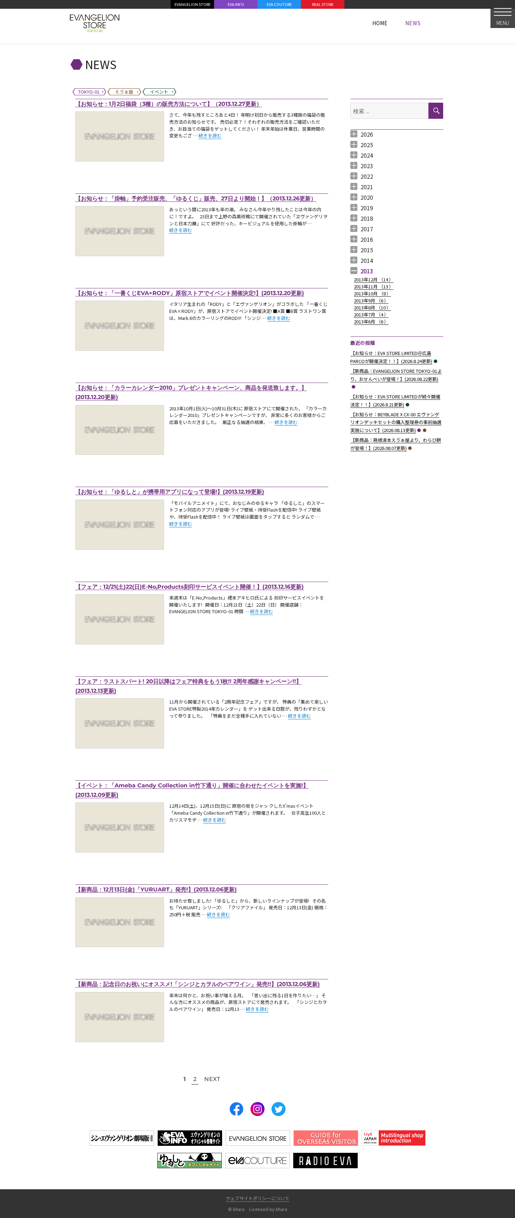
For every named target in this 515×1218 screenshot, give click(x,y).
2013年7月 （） (371, 314)
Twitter (279, 1109)
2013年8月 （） (372, 307)
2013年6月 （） (371, 321)
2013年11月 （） (373, 286)
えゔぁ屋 (424, 430)
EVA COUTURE (279, 4)
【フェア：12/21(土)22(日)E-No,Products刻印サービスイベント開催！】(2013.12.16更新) (189, 586)
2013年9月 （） (371, 300)
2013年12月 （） (373, 279)
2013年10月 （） (372, 293)
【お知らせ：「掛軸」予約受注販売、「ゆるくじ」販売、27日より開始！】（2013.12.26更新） (195, 198)
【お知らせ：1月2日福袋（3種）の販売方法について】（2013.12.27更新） (168, 104)
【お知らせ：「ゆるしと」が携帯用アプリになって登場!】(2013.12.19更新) (169, 491)
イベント (435, 361)
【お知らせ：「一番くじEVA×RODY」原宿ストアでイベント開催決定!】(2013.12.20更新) (189, 293)
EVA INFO (236, 4)
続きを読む (210, 135)
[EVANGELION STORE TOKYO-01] (94, 22)
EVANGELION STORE (192, 4)
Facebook (236, 1109)
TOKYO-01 (353, 387)
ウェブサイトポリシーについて (257, 1198)
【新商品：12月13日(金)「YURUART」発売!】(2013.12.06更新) (156, 889)
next (212, 1079)
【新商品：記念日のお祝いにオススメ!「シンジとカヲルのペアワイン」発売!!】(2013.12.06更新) (197, 984)
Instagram (257, 1109)
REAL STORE (323, 4)
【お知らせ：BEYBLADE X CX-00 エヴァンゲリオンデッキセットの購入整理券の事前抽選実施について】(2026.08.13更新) (395, 422)
